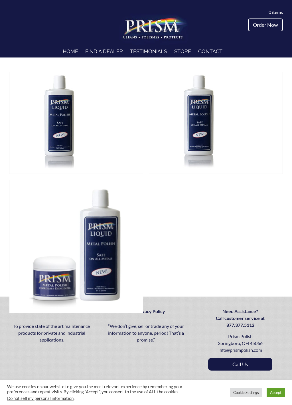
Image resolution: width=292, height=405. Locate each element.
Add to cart (48, 122)
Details (75, 122)
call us (240, 364)
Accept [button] (275, 392)
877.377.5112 (240, 325)
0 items (274, 12)
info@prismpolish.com (240, 350)
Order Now (265, 25)
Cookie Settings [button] (246, 392)
